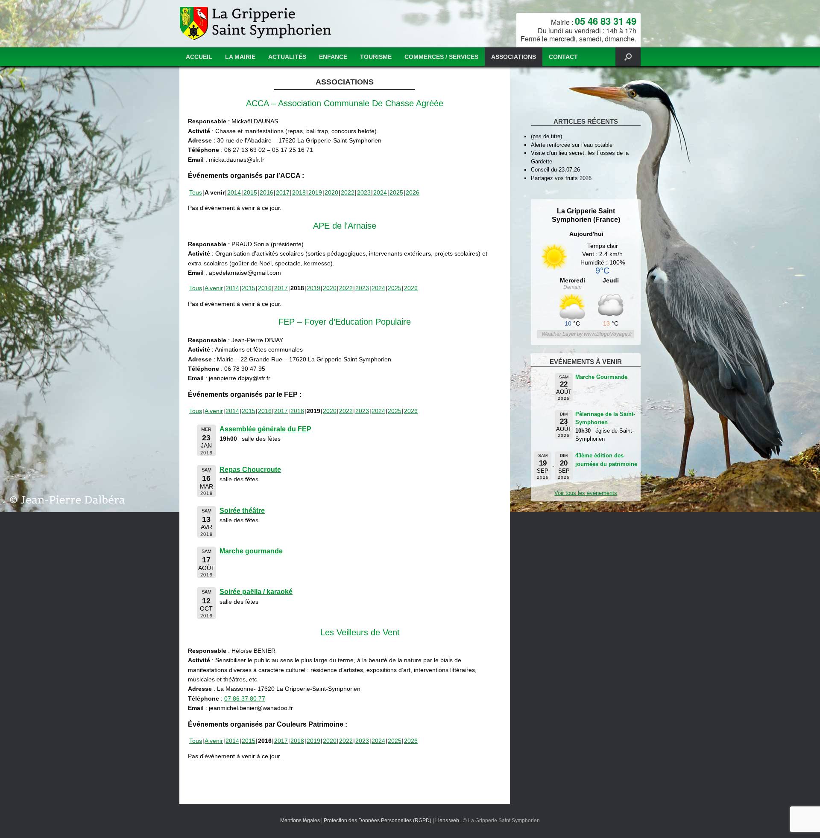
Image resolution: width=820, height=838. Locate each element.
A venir (214, 288)
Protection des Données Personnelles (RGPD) (377, 820)
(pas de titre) (546, 136)
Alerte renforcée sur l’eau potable (571, 145)
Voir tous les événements (585, 493)
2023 (364, 192)
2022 (347, 192)
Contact (563, 56)
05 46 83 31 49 (605, 21)
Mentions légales (300, 820)
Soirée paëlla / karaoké (256, 591)
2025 (396, 192)
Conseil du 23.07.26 (555, 169)
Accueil (199, 56)
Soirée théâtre (242, 510)
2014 (234, 192)
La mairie (240, 56)
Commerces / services (441, 56)
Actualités (287, 56)
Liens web (447, 820)
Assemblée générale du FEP (265, 429)
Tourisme (376, 56)
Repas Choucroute (250, 469)
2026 (412, 192)
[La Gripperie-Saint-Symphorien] (256, 23)
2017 (283, 192)
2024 (380, 192)
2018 (299, 192)
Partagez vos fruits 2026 (561, 178)
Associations (513, 56)
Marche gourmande (251, 551)
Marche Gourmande (601, 377)
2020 (331, 192)
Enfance (333, 56)
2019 (315, 192)
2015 (250, 192)
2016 (266, 192)
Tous (195, 192)
